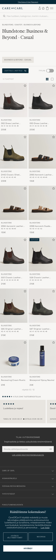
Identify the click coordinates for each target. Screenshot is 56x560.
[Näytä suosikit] (43, 8)
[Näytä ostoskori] (47, 8)
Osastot (18, 25)
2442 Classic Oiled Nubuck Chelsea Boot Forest (11, 174)
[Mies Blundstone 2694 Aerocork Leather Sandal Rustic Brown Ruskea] (13, 203)
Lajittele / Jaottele (13, 71)
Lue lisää (45, 527)
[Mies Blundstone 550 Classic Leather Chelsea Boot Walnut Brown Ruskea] (13, 254)
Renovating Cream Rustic (13, 380)
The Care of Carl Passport (28, 2)
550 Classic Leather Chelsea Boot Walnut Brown (11, 277)
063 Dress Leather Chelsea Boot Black (39, 123)
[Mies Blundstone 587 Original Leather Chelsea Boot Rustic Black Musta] (42, 305)
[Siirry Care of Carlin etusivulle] (12, 8)
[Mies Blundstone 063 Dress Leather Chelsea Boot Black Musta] (42, 100)
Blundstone (7, 25)
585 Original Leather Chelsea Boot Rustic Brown (11, 329)
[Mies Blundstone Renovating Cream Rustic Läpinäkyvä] (13, 357)
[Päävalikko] (51, 8)
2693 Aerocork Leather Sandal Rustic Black (41, 174)
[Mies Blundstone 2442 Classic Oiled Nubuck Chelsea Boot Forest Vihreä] (13, 151)
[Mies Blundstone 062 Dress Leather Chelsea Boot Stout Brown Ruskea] (13, 100)
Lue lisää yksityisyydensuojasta (28, 455)
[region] (28, 411)
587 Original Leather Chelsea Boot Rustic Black (39, 329)
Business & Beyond (32, 25)
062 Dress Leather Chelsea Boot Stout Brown (10, 123)
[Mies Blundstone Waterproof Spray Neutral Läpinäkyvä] (42, 357)
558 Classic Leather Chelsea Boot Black (39, 277)
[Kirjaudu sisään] (40, 8)
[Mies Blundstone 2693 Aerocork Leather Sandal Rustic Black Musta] (42, 151)
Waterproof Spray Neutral (42, 380)
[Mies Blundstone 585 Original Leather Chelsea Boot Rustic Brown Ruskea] (13, 305)
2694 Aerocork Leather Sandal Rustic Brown (12, 226)
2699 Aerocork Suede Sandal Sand (40, 226)
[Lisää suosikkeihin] (24, 86)
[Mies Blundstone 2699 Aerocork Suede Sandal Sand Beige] (42, 203)
